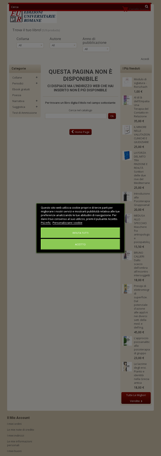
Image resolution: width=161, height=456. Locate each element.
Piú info (46, 222)
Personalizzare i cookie (67, 222)
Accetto (80, 244)
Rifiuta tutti (80, 232)
